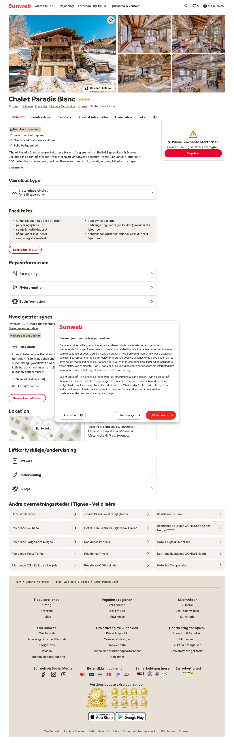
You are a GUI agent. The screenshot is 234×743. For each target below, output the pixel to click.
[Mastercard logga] (83, 676)
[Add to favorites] (111, 20)
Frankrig (47, 611)
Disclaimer (117, 657)
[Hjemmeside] (20, 6)
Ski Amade (187, 616)
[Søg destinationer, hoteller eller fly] (186, 6)
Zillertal (187, 605)
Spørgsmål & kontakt (187, 633)
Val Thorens (117, 605)
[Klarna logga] (100, 676)
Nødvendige (127, 415)
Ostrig (46, 605)
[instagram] (53, 676)
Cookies (113, 731)
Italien (47, 616)
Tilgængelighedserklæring (47, 657)
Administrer (71, 415)
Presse (47, 651)
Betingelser (96, 731)
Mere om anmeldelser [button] (23, 328)
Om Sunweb (47, 633)
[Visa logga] (91, 676)
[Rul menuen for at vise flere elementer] (154, 117)
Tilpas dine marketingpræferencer (117, 651)
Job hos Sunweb (74, 731)
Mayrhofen (117, 616)
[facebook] (43, 676)
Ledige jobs (47, 645)
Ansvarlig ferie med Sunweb (47, 639)
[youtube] (64, 676)
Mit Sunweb (187, 639)
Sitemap (184, 731)
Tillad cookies (160, 415)
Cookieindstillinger (117, 639)
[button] (62, 53)
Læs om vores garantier (187, 651)
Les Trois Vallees (187, 611)
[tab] (18, 117)
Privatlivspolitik (117, 633)
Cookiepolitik (117, 645)
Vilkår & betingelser (187, 645)
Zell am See (117, 611)
